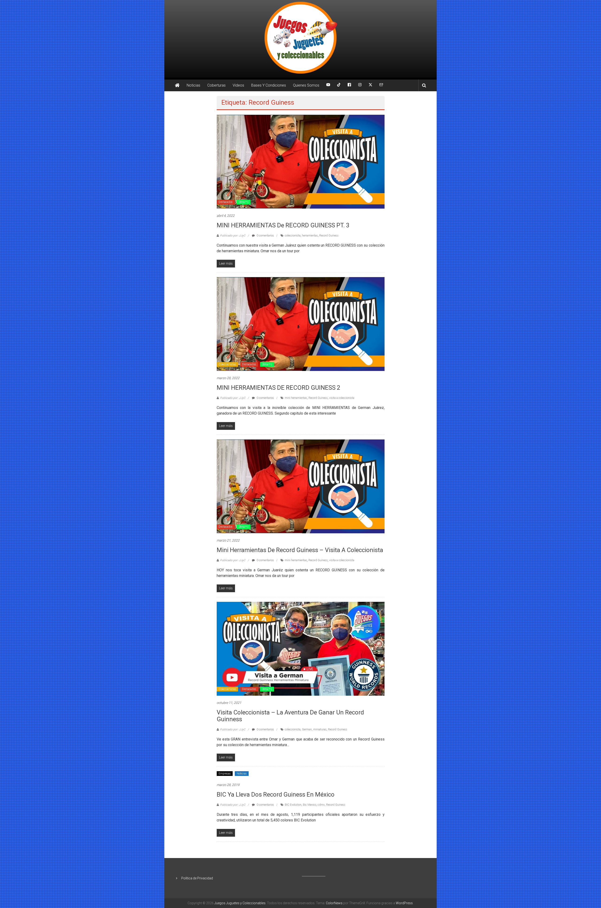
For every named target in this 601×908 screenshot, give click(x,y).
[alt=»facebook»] (349, 85)
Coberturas (216, 85)
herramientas (310, 235)
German (307, 729)
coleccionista (292, 235)
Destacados (226, 202)
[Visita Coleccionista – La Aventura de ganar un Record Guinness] (301, 648)
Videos (238, 85)
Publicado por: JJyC (232, 235)
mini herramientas (296, 398)
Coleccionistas (227, 364)
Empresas (225, 773)
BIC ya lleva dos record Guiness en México (276, 794)
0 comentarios (265, 235)
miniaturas (320, 729)
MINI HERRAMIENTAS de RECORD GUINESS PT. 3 (283, 225)
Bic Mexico (309, 804)
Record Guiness (329, 235)
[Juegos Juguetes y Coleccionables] (300, 39)
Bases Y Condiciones (268, 85)
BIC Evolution (293, 804)
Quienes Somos (306, 85)
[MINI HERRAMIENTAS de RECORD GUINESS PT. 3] (301, 161)
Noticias (193, 85)
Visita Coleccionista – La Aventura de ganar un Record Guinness (290, 716)
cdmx (321, 804)
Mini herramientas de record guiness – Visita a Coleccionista (300, 549)
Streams (244, 202)
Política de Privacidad (197, 878)
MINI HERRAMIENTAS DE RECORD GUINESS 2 (279, 387)
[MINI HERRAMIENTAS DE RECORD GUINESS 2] (301, 324)
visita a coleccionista (341, 398)
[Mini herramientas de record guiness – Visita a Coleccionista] (301, 486)
